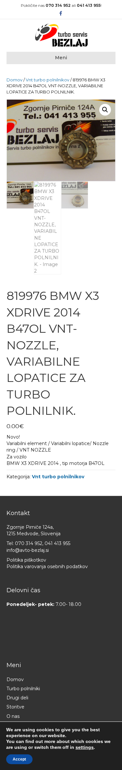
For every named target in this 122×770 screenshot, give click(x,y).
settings (84, 747)
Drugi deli (17, 698)
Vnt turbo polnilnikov (47, 79)
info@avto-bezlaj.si (28, 550)
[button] (105, 110)
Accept (19, 759)
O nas (13, 716)
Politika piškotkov (26, 560)
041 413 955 (89, 5)
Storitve (15, 707)
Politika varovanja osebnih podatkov (47, 566)
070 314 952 (58, 5)
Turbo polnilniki (23, 689)
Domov (14, 79)
